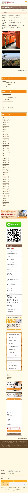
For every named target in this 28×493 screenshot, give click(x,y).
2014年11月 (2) (6, 170)
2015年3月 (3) (6, 164)
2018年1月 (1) (6, 119)
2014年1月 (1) (6, 188)
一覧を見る (19, 245)
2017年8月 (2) (6, 126)
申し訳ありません (7, 99)
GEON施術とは (12, 349)
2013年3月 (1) (6, 205)
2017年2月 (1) (6, 133)
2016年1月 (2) (6, 146)
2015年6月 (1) (6, 158)
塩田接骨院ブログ (8, 82)
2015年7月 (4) (6, 157)
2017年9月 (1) (6, 124)
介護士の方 (9, 373)
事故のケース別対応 (13, 355)
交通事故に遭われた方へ (13, 352)
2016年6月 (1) (6, 141)
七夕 (4, 109)
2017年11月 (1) (6, 122)
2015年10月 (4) (6, 152)
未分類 (5, 86)
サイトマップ (9, 446)
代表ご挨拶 (11, 343)
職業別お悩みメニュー (13, 368)
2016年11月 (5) (6, 136)
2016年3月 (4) (6, 143)
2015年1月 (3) (6, 167)
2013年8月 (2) (6, 196)
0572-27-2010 (11, 473)
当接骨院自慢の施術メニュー (14, 346)
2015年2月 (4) (6, 165)
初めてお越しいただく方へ (14, 337)
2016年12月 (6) (6, 134)
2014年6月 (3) (6, 179)
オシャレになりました (8, 101)
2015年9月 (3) (6, 153)
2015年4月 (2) (6, 162)
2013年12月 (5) (6, 190)
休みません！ (6, 104)
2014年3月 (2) (6, 184)
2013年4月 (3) (6, 203)
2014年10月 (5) (6, 172)
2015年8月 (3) (6, 155)
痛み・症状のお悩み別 (13, 365)
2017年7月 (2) (6, 127)
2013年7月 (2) (6, 198)
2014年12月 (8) (6, 169)
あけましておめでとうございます (11, 97)
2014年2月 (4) (6, 186)
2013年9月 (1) (6, 195)
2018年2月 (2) (6, 117)
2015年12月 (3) (6, 148)
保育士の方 (9, 374)
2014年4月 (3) (6, 183)
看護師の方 (9, 375)
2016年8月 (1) (6, 138)
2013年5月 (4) (6, 202)
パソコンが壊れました (8, 107)
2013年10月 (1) (6, 193)
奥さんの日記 (7, 84)
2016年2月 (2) (6, 145)
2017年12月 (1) (6, 120)
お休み (4, 95)
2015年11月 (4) (6, 150)
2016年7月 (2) (6, 139)
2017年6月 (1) (6, 129)
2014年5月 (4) (6, 181)
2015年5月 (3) (6, 160)
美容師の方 (9, 377)
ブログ (4, 81)
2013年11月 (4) (6, 191)
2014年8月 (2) (6, 176)
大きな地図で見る (10, 412)
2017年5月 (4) (6, 131)
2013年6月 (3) (6, 200)
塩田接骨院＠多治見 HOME (14, 334)
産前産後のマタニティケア (14, 362)
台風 (4, 102)
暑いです (5, 106)
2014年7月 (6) (6, 177)
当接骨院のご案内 (12, 340)
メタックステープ (7, 94)
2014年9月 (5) (6, 174)
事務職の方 (9, 378)
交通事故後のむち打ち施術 (14, 358)
